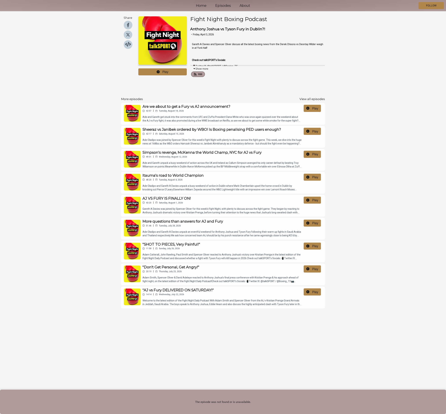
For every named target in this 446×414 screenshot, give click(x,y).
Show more (201, 68)
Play (165, 72)
